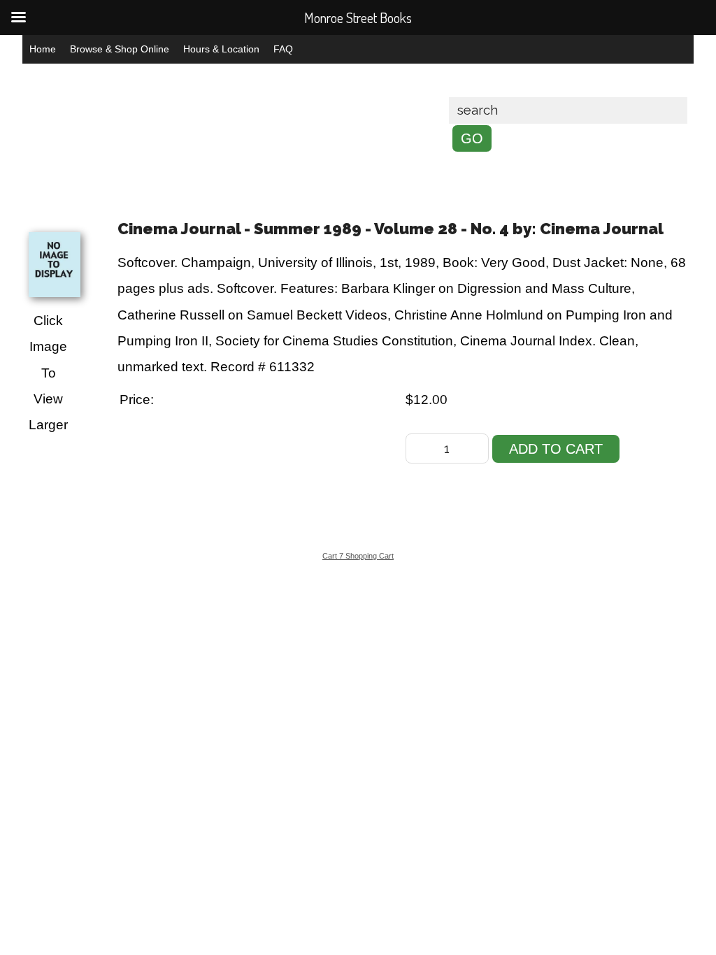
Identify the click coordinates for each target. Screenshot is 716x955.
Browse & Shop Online (119, 49)
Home (42, 49)
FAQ (283, 49)
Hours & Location (221, 49)
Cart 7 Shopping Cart (358, 556)
